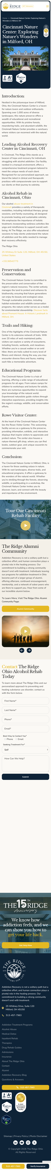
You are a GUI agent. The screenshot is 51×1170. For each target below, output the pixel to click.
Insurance (7, 1056)
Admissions (7, 1052)
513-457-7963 (27, 1087)
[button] (47, 6)
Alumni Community (25, 609)
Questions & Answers (13, 1079)
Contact (5, 1065)
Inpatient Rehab (10, 1038)
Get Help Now (25, 945)
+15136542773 (10, 261)
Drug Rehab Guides (12, 1047)
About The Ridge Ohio (13, 1061)
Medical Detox (9, 1033)
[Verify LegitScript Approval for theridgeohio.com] (6, 1119)
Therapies (7, 1043)
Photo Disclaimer (38, 1136)
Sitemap (8, 1136)
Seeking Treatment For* (14, 744)
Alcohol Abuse (9, 1029)
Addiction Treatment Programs (17, 1024)
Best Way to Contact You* (15, 736)
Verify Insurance (37, 1166)
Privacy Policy (21, 1136)
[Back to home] (11, 6)
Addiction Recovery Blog (14, 1074)
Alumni (5, 1070)
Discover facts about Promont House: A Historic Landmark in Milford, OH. (25, 313)
